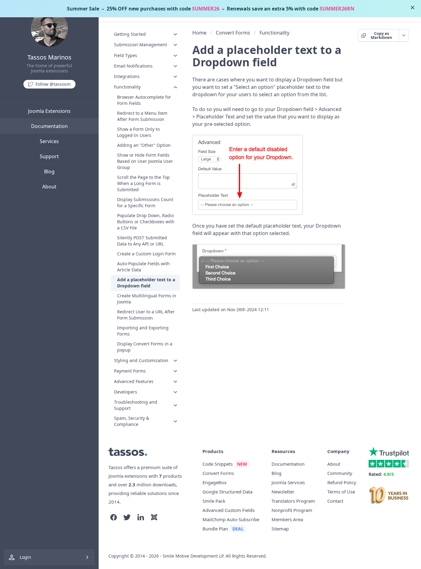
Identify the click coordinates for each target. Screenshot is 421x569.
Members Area (287, 519)
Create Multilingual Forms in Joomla (146, 299)
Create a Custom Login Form (146, 254)
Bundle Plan (215, 529)
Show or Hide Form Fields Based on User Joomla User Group (145, 161)
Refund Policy (341, 482)
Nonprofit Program (292, 510)
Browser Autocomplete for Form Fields (144, 100)
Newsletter (283, 492)
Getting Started (130, 34)
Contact (335, 501)
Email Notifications (133, 66)
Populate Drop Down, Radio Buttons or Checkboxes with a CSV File (145, 222)
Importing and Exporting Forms (143, 331)
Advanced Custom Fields (228, 510)
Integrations (127, 76)
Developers (125, 392)
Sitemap (280, 529)
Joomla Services (288, 482)
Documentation (49, 126)
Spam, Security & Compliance (131, 421)
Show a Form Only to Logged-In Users (138, 132)
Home (199, 32)
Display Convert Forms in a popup (144, 347)
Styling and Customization (141, 360)
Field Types (125, 55)
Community (339, 473)
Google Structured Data (227, 492)
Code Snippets (217, 464)
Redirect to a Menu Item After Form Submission (142, 116)
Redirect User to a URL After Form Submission (146, 315)
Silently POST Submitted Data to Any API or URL (142, 241)
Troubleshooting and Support (135, 405)
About (49, 186)
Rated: (381, 474)
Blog (49, 171)
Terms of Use (341, 492)
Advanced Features (133, 381)
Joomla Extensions (49, 111)
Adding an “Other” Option (144, 145)
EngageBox (214, 482)
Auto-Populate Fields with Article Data (143, 267)
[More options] (403, 35)
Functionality (127, 87)
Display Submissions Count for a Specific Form (145, 203)
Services (49, 141)
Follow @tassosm (53, 84)
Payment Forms (130, 371)
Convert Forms (233, 32)
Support (49, 156)
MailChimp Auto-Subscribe (230, 519)
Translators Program (293, 501)
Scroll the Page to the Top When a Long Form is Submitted (143, 184)
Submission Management (140, 44)
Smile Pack (213, 501)
